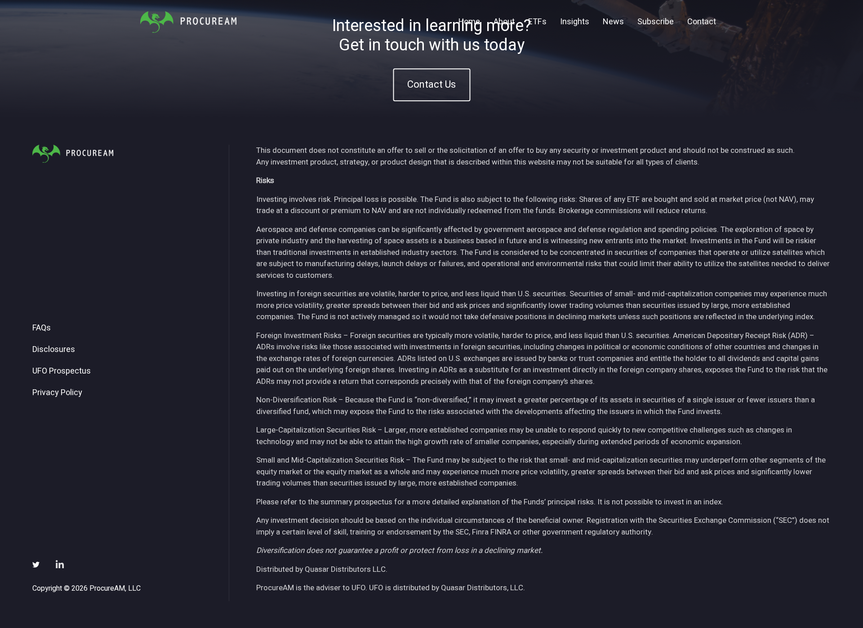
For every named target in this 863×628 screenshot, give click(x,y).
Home (469, 22)
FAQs (41, 328)
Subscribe (655, 22)
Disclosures (53, 349)
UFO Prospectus (61, 371)
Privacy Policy (57, 392)
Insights (574, 22)
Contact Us (431, 85)
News (613, 22)
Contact (701, 22)
